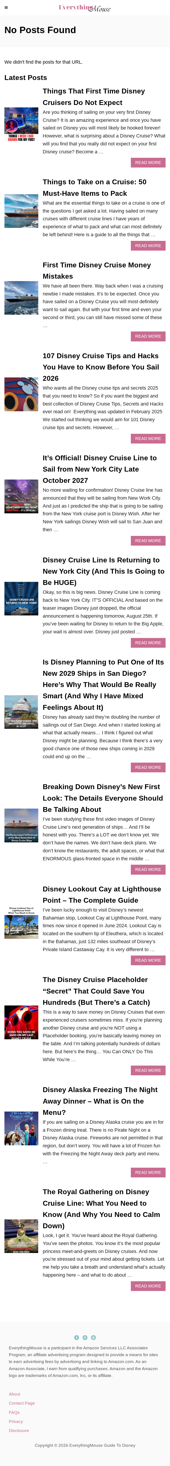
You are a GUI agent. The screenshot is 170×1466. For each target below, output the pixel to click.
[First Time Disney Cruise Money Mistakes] (21, 300)
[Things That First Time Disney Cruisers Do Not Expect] (21, 126)
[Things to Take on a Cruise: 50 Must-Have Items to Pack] (21, 213)
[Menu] (6, 7)
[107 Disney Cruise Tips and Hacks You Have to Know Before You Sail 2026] (21, 396)
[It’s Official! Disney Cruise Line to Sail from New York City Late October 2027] (21, 499)
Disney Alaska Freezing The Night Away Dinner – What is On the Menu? (100, 1101)
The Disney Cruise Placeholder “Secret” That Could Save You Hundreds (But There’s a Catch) (96, 991)
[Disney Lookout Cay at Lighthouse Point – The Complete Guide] (21, 924)
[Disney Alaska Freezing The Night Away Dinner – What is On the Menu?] (21, 1131)
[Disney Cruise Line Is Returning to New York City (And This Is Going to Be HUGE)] (21, 601)
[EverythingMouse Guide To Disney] (85, 7)
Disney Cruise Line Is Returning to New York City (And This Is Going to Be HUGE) (104, 571)
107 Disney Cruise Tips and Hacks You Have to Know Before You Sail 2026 (101, 367)
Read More (149, 164)
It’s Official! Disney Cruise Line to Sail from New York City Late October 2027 (100, 469)
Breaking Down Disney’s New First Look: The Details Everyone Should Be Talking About (103, 798)
